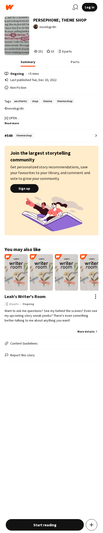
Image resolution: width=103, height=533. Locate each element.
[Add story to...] (91, 525)
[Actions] (95, 296)
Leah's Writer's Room (25, 296)
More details (86, 331)
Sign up (24, 188)
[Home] (37, 7)
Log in (89, 7)
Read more (12, 123)
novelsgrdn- (48, 27)
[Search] (75, 7)
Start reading (45, 524)
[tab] (28, 63)
